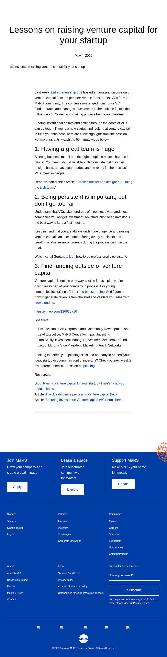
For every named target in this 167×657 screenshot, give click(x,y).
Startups (11, 514)
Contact (11, 599)
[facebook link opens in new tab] (45, 627)
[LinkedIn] (131, 418)
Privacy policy (65, 580)
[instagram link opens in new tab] (68, 627)
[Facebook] (115, 418)
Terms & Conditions (69, 573)
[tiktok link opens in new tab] (128, 628)
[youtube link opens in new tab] (112, 627)
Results (11, 586)
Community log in (118, 554)
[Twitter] (123, 418)
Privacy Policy (140, 603)
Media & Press (15, 593)
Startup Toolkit (15, 528)
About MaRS (14, 573)
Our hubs (114, 534)
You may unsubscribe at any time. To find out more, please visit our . (133, 601)
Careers (113, 528)
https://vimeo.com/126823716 (56, 311)
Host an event (116, 547)
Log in (10, 534)
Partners (62, 514)
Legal (61, 566)
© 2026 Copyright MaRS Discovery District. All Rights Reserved (83, 648)
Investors (63, 528)
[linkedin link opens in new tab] (91, 627)
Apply (17, 487)
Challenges (64, 534)
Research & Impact (17, 580)
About (10, 566)
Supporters (115, 541)
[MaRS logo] (83, 638)
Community (115, 514)
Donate (123, 484)
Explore (72, 489)
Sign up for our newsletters (123, 566)
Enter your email (121, 575)
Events (112, 521)
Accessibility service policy (72, 586)
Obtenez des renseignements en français (80, 593)
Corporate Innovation (69, 541)
